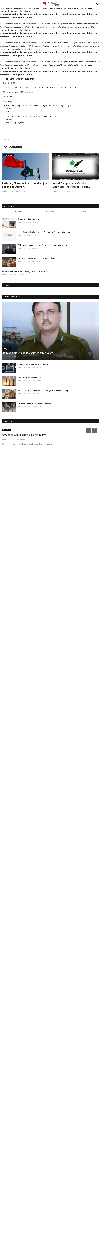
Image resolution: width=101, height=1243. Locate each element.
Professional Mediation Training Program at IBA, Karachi (26, 271)
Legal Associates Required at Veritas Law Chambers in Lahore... (45, 232)
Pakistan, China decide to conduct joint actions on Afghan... (25, 185)
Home (4, 139)
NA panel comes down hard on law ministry (36, 258)
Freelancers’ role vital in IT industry (33, 364)
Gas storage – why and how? (30, 377)
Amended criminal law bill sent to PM (24, 435)
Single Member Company (29, 219)
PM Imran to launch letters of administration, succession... (43, 245)
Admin (4, 191)
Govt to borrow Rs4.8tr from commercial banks (38, 404)
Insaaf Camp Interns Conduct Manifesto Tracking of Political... (71, 185)
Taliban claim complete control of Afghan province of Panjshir (44, 391)
